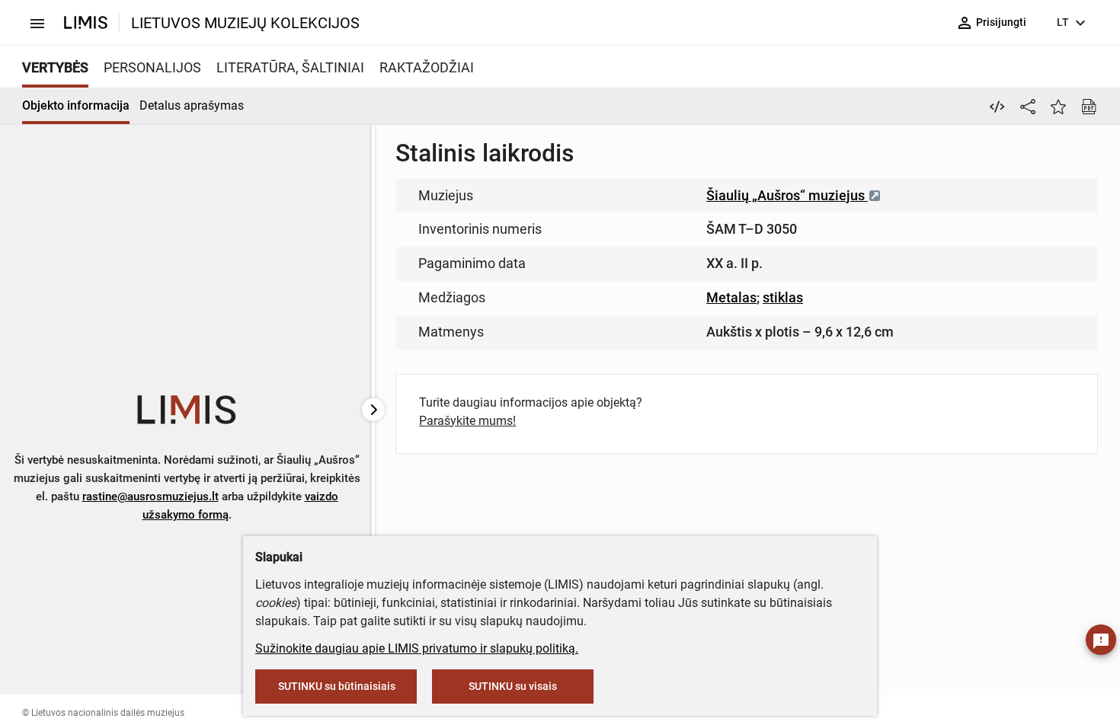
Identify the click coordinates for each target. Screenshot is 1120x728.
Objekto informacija (76, 105)
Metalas (731, 297)
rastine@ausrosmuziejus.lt (150, 496)
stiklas (783, 297)
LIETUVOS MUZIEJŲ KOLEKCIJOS (245, 23)
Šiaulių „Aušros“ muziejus (787, 195)
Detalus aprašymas (191, 105)
